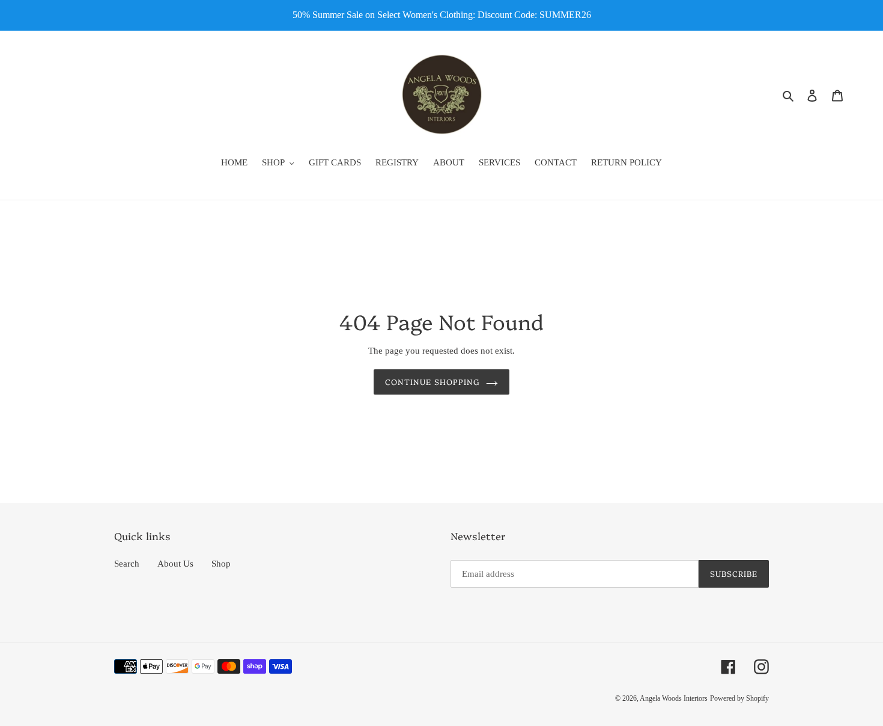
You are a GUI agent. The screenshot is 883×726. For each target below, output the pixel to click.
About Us (175, 563)
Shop (221, 563)
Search (126, 563)
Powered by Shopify (739, 698)
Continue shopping (432, 381)
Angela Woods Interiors (674, 698)
